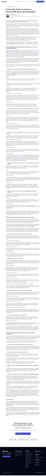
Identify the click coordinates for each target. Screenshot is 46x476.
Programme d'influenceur (39, 457)
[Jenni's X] (41, 472)
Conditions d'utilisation (38, 460)
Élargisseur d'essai (28, 459)
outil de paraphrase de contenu (25, 157)
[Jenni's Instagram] (36, 472)
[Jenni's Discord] (42, 472)
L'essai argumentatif (9, 219)
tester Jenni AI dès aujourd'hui (13, 414)
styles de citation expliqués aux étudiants (14, 31)
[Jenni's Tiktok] (39, 472)
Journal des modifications (39, 452)
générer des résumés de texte (19, 159)
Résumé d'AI (27, 464)
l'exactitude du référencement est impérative (24, 335)
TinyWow (26, 467)
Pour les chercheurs (18, 453)
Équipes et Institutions (18, 452)
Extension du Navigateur (29, 452)
